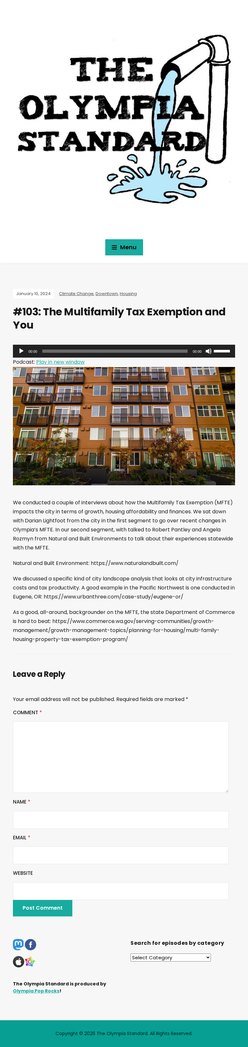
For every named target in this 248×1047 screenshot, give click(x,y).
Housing (128, 294)
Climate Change (76, 294)
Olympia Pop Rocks (36, 991)
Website (23, 873)
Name (21, 801)
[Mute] (208, 351)
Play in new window (60, 362)
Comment (27, 712)
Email (21, 837)
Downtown (107, 294)
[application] (124, 351)
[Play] (21, 351)
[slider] (223, 350)
